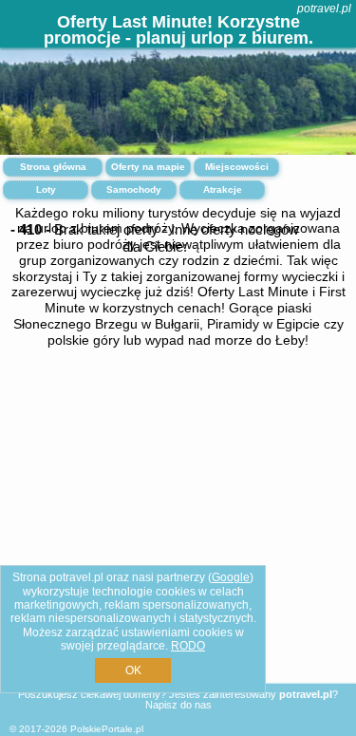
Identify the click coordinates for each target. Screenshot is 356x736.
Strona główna (53, 166)
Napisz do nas (178, 704)
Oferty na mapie (148, 166)
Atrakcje (222, 189)
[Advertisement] (178, 533)
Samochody (133, 189)
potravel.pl (324, 8)
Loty (46, 189)
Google (231, 577)
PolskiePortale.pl (106, 729)
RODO (188, 645)
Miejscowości (237, 166)
